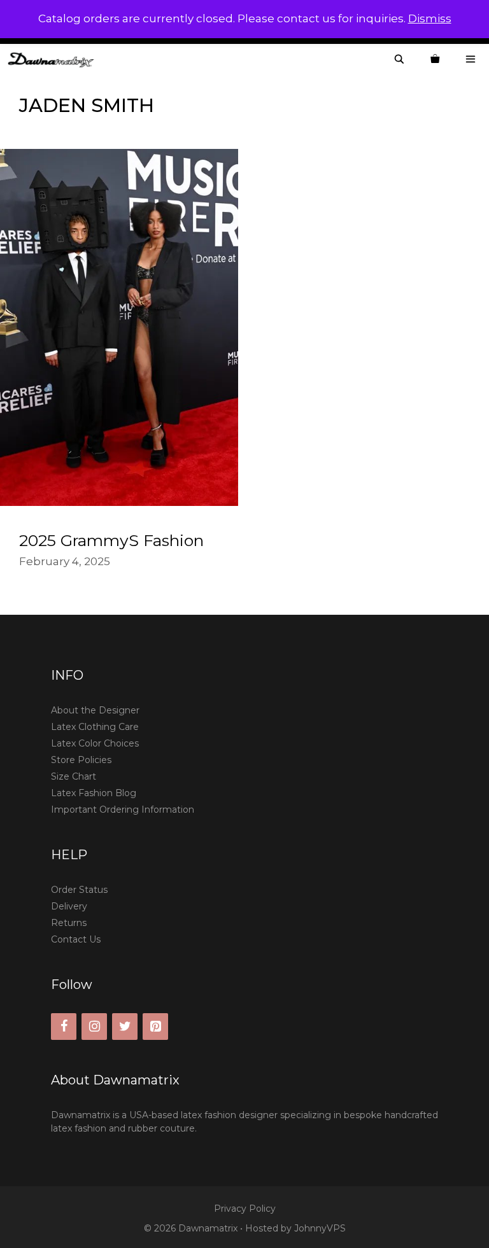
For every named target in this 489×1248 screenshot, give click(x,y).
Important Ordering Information (122, 809)
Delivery (69, 906)
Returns (69, 923)
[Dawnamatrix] (54, 59)
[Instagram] (94, 1026)
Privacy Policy (245, 1208)
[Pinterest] (155, 1026)
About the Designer (95, 710)
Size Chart (73, 776)
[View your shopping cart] (435, 59)
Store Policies (81, 760)
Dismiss (429, 18)
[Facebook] (63, 1026)
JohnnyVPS (320, 1228)
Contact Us (76, 939)
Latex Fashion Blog (93, 793)
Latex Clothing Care (95, 727)
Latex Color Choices (95, 743)
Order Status (79, 889)
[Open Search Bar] (399, 59)
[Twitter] (125, 1026)
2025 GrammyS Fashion (111, 540)
